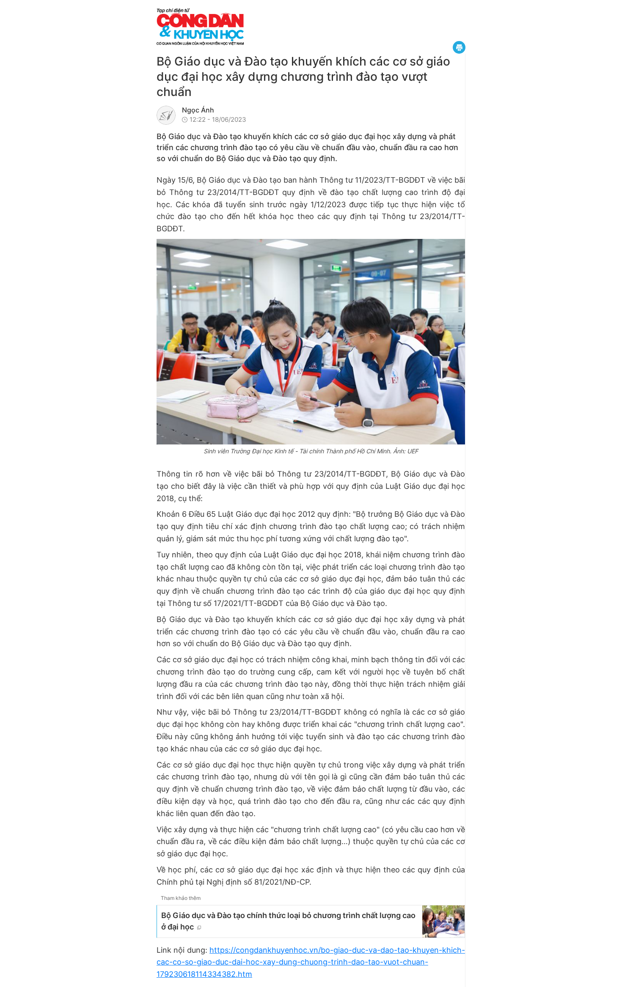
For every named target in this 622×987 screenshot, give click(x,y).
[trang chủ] (252, 27)
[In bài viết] (459, 47)
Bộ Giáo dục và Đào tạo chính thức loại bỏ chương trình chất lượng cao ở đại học (288, 921)
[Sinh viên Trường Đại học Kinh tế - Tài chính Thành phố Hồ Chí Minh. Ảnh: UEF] (311, 341)
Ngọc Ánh (198, 110)
